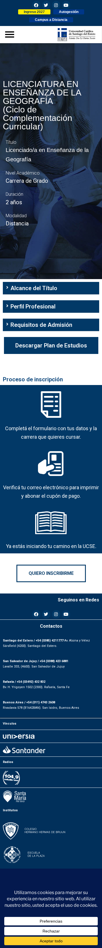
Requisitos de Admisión (41, 324)
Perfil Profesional (33, 306)
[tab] (51, 288)
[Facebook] (36, 5)
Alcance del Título (33, 288)
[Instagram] (56, 5)
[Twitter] (46, 5)
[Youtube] (66, 5)
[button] (34, 11)
